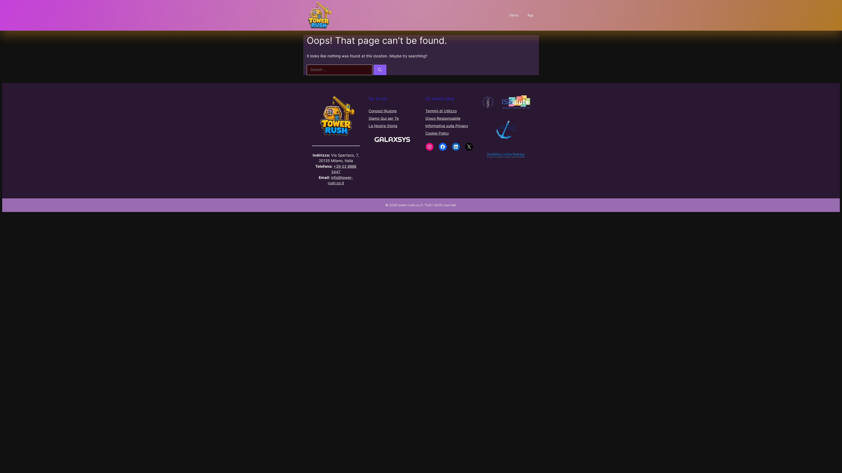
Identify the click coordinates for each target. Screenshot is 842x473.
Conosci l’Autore (383, 111)
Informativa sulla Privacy (446, 126)
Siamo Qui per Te (384, 118)
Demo (514, 15)
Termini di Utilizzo (441, 111)
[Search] (379, 70)
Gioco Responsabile (442, 118)
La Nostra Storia (383, 126)
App (530, 15)
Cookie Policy (437, 133)
